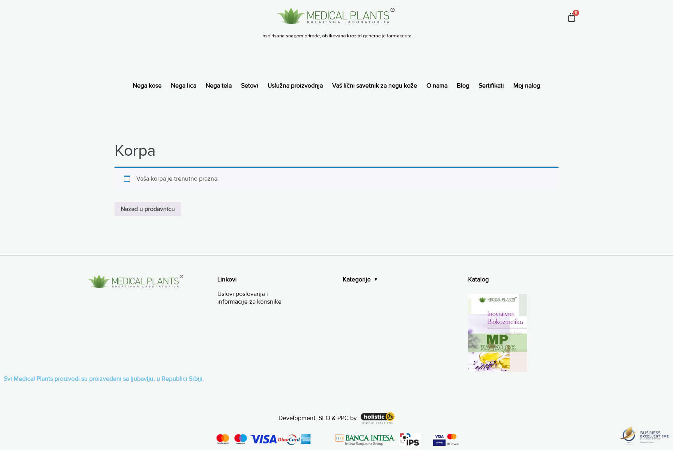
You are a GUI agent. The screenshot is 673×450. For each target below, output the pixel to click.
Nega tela (219, 86)
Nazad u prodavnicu (148, 209)
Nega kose (147, 86)
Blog (463, 86)
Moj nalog (526, 86)
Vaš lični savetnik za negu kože (374, 86)
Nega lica (183, 86)
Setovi (249, 86)
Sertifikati (491, 86)
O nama (436, 86)
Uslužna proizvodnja (295, 86)
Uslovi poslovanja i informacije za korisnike (249, 298)
